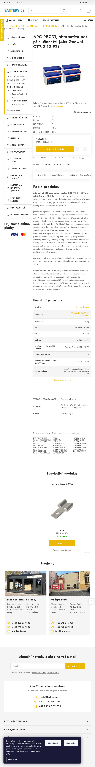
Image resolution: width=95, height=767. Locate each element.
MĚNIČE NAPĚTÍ (17, 145)
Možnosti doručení (84, 112)
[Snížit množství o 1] (77, 149)
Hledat (64, 11)
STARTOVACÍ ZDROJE (16, 160)
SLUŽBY (13, 44)
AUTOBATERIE (16, 51)
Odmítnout (53, 743)
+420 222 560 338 (81, 10)
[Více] (88, 20)
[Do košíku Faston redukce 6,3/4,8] (62, 543)
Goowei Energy (78, 158)
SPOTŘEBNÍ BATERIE (15, 199)
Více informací (57, 106)
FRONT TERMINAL (16, 87)
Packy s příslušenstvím (20, 94)
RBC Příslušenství (18, 104)
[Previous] (3, 601)
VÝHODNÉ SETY (17, 37)
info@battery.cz (19, 631)
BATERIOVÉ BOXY (18, 117)
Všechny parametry (61, 380)
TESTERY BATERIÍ (18, 168)
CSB (14, 97)
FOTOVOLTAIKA (17, 152)
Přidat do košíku (55, 149)
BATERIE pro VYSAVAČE (16, 177)
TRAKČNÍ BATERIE (18, 65)
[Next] (91, 601)
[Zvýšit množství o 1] (85, 149)
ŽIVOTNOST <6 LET (17, 76)
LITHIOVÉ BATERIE (19, 131)
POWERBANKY (17, 124)
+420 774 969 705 (21, 627)
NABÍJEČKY (15, 138)
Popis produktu (41, 175)
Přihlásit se (75, 666)
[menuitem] (15, 20)
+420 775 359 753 (64, 627)
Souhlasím (70, 743)
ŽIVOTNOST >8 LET (17, 80)
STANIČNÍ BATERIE (18, 71)
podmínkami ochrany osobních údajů (45, 673)
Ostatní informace (57, 175)
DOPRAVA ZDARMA (19, 214)
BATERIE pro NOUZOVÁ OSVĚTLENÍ (16, 188)
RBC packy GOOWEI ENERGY (80, 314)
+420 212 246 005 (64, 623)
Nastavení (12, 759)
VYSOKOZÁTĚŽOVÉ (17, 83)
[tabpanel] (26, 603)
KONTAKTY (8, 2)
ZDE (8, 754)
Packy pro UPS (15, 110)
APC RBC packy (15, 90)
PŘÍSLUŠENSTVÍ (17, 208)
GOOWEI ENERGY (19, 101)
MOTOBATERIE (17, 58)
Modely (72, 175)
